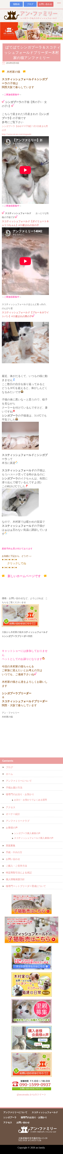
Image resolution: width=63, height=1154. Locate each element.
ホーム (9, 774)
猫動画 (16, 4)
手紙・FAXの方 (14, 852)
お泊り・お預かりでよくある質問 (30, 800)
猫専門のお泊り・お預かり (20, 794)
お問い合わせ (45, 4)
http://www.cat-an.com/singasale (16, 134)
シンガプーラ (9, 1117)
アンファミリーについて (19, 781)
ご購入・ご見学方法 (16, 866)
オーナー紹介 (13, 814)
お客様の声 (12, 827)
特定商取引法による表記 (19, 872)
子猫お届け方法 (14, 787)
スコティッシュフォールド (45, 1112)
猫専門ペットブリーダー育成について (26, 886)
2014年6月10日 (12, 63)
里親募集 (10, 845)
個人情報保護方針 (15, 879)
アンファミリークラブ (17, 821)
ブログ (30, 4)
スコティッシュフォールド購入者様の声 (33, 838)
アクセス (10, 807)
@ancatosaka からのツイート (31, 1094)
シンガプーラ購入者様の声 (27, 833)
